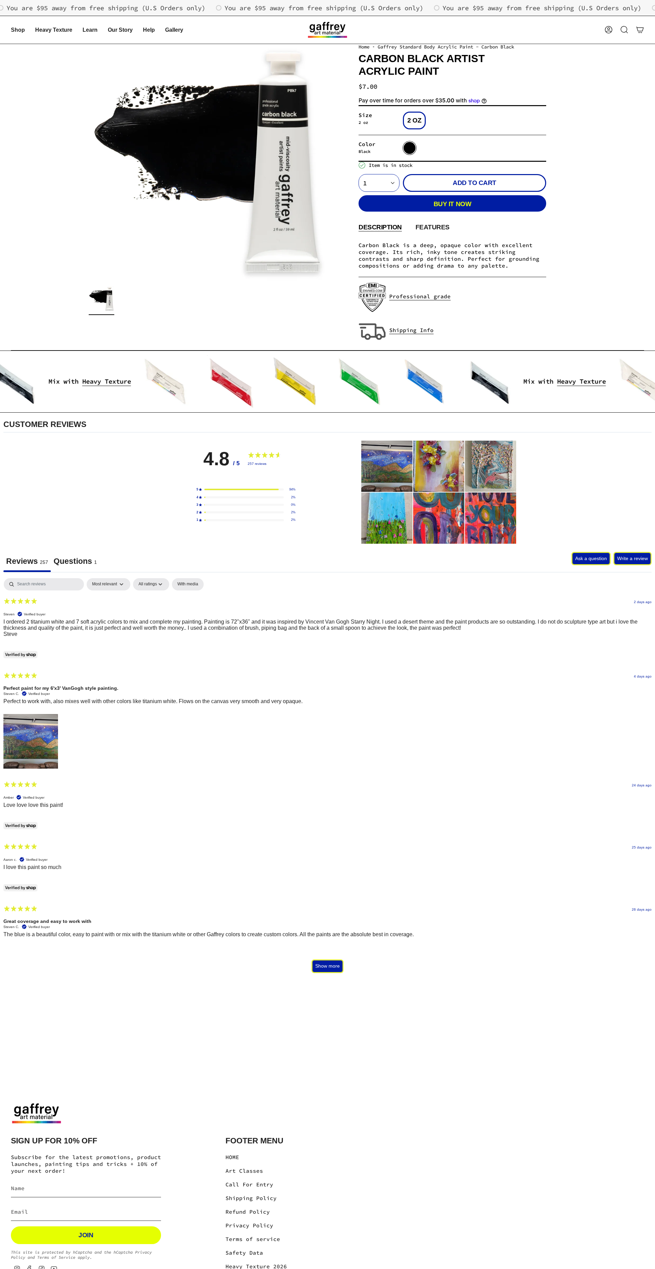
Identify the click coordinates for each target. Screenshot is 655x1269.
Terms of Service (56, 1257)
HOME (232, 1157)
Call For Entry (249, 1184)
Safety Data (244, 1252)
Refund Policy (247, 1211)
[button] (18, 30)
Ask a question (591, 558)
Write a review (632, 558)
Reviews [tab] (27, 561)
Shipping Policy (251, 1198)
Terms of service (252, 1239)
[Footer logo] (36, 1113)
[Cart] (640, 29)
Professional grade (420, 296)
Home (364, 47)
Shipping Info (411, 330)
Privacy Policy (249, 1225)
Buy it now (452, 204)
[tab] (75, 562)
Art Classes (244, 1170)
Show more (327, 966)
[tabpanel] (327, 779)
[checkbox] (188, 584)
